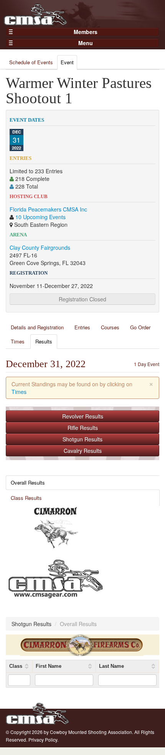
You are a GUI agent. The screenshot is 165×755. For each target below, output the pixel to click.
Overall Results (28, 482)
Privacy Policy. (43, 739)
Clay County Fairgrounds (40, 247)
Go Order (140, 327)
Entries (82, 327)
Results (43, 341)
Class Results (26, 497)
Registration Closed (82, 299)
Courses (110, 327)
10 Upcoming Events (40, 217)
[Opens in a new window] (56, 528)
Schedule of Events (31, 62)
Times (18, 341)
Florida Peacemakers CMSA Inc (48, 209)
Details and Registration (37, 327)
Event (67, 62)
